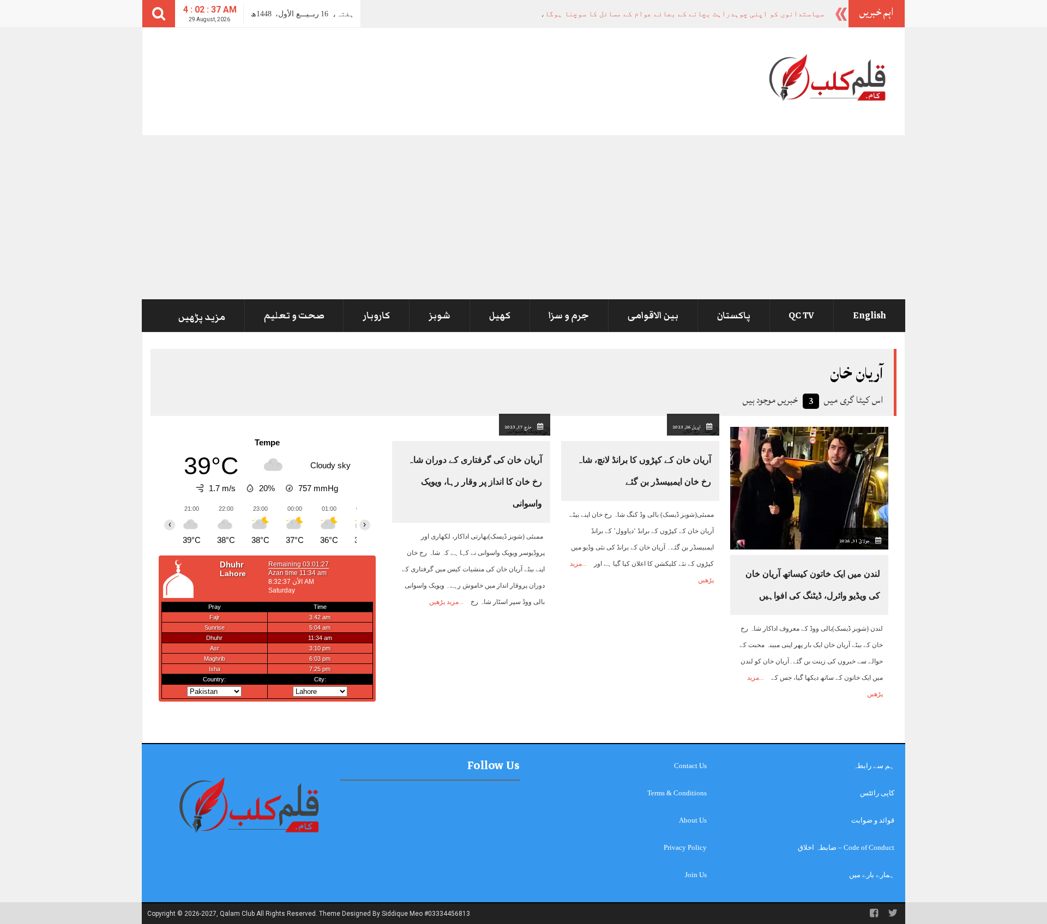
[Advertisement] (523, 217)
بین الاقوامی (653, 316)
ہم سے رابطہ (873, 766)
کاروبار (376, 316)
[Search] (158, 13)
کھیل (499, 316)
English (869, 316)
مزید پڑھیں (201, 317)
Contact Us (690, 766)
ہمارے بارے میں (871, 875)
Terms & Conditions (677, 793)
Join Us (696, 875)
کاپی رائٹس (877, 793)
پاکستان (733, 316)
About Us (693, 820)
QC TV (801, 316)
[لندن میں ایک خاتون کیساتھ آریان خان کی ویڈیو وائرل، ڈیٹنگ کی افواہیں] (809, 488)
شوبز (439, 316)
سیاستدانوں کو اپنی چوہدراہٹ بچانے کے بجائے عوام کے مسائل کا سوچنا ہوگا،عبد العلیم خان (678, 14)
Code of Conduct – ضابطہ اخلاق (846, 847)
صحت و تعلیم (294, 316)
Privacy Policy (685, 847)
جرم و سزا (569, 316)
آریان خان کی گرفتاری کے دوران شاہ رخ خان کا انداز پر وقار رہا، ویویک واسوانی (475, 481)
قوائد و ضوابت (872, 820)
